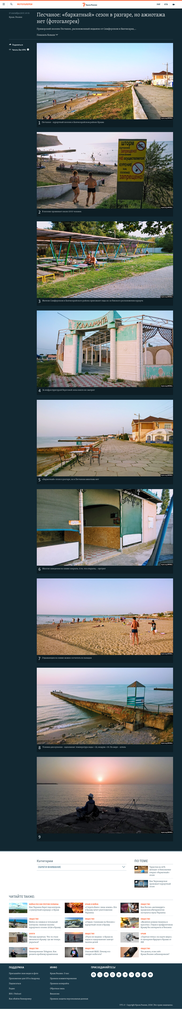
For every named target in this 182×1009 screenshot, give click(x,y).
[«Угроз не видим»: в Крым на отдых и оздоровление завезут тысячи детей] (74, 937)
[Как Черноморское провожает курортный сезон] (141, 884)
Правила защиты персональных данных (69, 999)
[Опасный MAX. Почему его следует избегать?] (74, 952)
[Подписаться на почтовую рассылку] (150, 974)
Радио (12, 989)
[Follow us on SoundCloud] (131, 974)
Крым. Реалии (15, 17)
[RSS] (137, 974)
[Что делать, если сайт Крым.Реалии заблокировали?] (129, 952)
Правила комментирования (63, 979)
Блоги (32, 934)
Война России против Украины (43, 904)
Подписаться (15, 984)
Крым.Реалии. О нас (59, 974)
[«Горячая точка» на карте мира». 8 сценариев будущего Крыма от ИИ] (129, 937)
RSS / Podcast (15, 994)
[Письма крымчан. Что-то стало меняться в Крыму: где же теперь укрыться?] (18, 937)
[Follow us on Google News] (118, 974)
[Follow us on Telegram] (125, 974)
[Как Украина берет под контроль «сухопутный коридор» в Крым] (18, 908)
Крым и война (91, 904)
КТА (166, 4)
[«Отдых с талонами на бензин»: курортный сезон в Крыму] (74, 922)
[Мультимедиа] (174, 4)
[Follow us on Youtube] (106, 974)
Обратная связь (57, 989)
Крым (143, 934)
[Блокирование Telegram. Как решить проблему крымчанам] (18, 952)
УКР (158, 4)
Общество (145, 904)
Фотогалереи (24, 4)
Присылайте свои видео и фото (23, 974)
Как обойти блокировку (20, 999)
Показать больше (46, 35)
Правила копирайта (59, 984)
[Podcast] (144, 974)
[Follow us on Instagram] (112, 974)
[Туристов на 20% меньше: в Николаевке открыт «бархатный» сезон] (141, 869)
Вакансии (54, 994)
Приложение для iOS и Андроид (24, 979)
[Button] (16, 45)
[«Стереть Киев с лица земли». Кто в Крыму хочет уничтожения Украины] (74, 908)
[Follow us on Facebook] (93, 974)
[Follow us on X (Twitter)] (99, 974)
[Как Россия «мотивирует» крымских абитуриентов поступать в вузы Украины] (129, 908)
